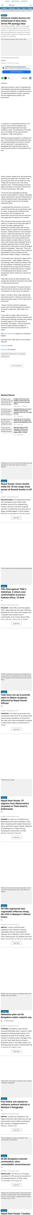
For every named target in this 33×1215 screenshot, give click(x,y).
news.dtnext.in (9, 333)
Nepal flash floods (9, 723)
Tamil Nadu (12, 8)
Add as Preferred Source (17, 71)
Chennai (4, 8)
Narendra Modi (5, 353)
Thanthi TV (24, 1)
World (23, 8)
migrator (3, 60)
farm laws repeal (21, 353)
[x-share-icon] (5, 79)
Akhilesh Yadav (13, 353)
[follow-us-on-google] (30, 78)
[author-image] (2, 1021)
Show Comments (16, 365)
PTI (2, 492)
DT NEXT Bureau (9, 1021)
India (18, 8)
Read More (16, 518)
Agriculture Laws (5, 356)
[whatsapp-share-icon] (2, 79)
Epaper (8, 1)
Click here (4, 345)
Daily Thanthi (15, 1)
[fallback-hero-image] (7, 401)
